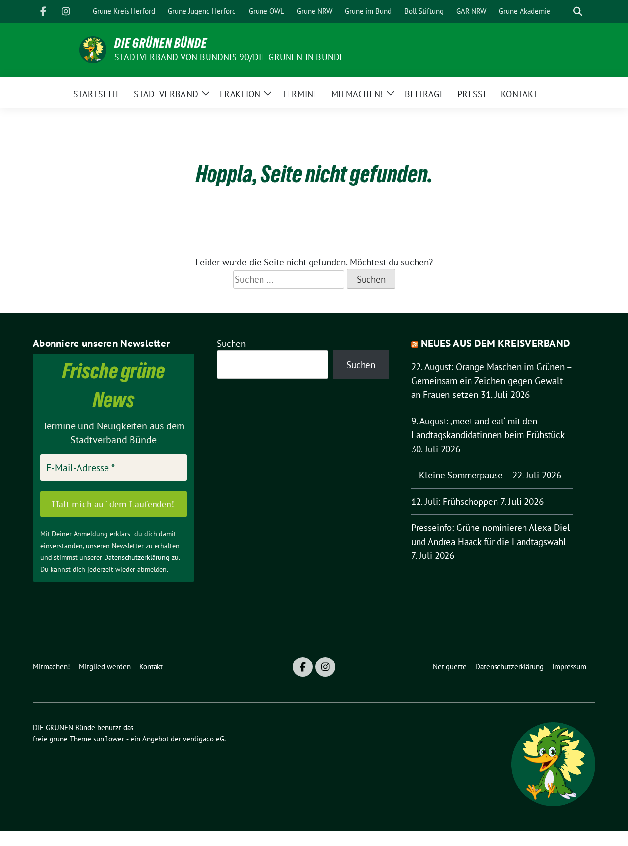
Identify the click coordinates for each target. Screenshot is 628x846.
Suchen (231, 343)
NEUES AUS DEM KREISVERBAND (496, 343)
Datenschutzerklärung (137, 557)
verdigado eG (203, 738)
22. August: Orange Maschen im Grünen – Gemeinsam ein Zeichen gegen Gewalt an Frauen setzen (491, 380)
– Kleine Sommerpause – (460, 475)
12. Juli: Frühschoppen (454, 501)
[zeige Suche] (577, 11)
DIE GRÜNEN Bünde (160, 43)
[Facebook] (43, 11)
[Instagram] (66, 11)
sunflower (108, 738)
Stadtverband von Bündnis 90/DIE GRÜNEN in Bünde (229, 57)
